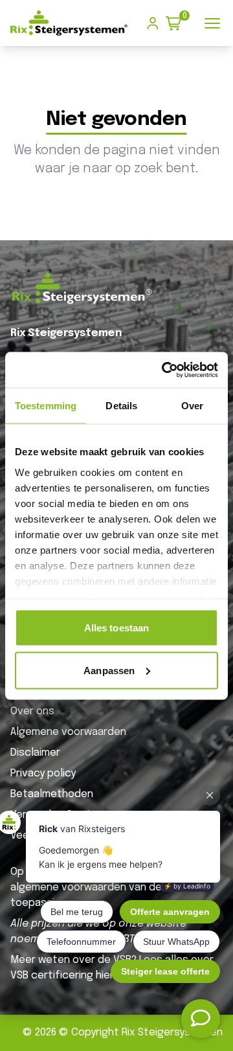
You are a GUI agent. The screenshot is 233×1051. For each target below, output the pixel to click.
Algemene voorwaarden (68, 732)
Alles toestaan (116, 627)
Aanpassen (109, 669)
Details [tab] (121, 405)
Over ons (32, 711)
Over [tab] (192, 405)
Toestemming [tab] (45, 405)
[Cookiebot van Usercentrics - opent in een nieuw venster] (164, 369)
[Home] (69, 23)
